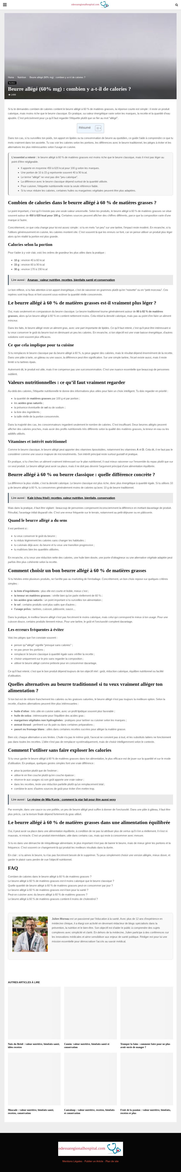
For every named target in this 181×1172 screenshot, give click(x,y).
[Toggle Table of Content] (96, 128)
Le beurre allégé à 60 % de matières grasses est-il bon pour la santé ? (48, 889)
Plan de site (112, 1161)
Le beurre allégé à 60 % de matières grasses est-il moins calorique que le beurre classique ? (61, 880)
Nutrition (12, 83)
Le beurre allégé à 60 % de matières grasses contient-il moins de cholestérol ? (53, 898)
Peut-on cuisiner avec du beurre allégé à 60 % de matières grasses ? (47, 894)
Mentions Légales (72, 1161)
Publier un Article (93, 1161)
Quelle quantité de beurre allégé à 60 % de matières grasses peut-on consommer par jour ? (60, 885)
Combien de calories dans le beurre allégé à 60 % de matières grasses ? (49, 876)
